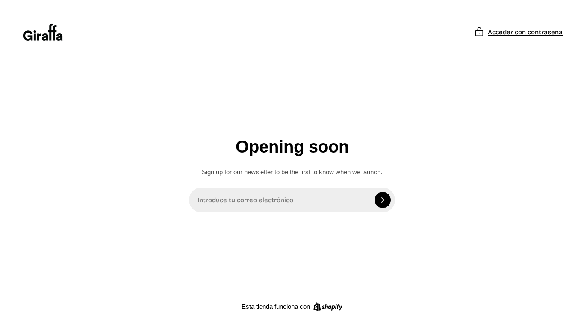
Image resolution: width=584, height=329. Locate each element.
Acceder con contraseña (525, 32)
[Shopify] (327, 306)
